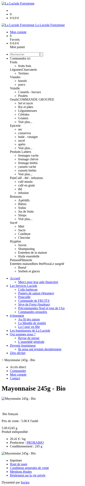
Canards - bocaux (29, 92)
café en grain (26, 185)
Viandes (15, 77)
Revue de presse (28, 338)
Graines (23, 118)
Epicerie (15, 125)
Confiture (24, 234)
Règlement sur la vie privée (27, 475)
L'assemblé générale (31, 341)
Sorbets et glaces (29, 271)
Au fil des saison (29, 319)
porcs (21, 84)
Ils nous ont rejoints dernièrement (39, 349)
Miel (21, 226)
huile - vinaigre (28, 137)
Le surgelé (57, 264)
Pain (13, 178)
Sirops (22, 215)
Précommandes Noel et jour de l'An (41, 308)
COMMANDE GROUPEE (36, 99)
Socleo (25, 482)
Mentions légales (21, 471)
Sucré (13, 222)
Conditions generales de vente (29, 468)
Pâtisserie (26, 260)
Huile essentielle (28, 256)
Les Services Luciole (23, 285)
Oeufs (14, 99)
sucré (21, 140)
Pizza (47, 264)
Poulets (23, 95)
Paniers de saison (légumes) (36, 293)
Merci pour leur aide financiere (38, 282)
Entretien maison (21, 264)
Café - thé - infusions (29, 178)
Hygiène (15, 241)
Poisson (15, 260)
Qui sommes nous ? (22, 334)
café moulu (25, 181)
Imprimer (16, 460)
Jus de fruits (26, 211)
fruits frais (24, 66)
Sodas (22, 208)
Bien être (38, 264)
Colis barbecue (28, 289)
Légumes (16, 69)
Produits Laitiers (20, 151)
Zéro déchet (17, 353)
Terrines (23, 73)
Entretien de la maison (32, 252)
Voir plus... (25, 122)
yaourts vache (27, 166)
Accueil (15, 278)
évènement (17, 315)
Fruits (13, 62)
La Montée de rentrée (32, 323)
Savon (22, 245)
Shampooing (26, 249)
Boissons (16, 196)
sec (20, 129)
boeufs (22, 81)
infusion (23, 193)
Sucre (22, 230)
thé (20, 189)
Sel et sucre (25, 103)
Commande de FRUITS (34, 300)
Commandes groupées (32, 312)
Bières (22, 204)
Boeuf (22, 267)
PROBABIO (35, 442)
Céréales (23, 114)
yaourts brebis (27, 170)
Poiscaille (24, 297)
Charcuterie (29, 69)
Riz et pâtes (25, 107)
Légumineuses (27, 110)
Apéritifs (24, 200)
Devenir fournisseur (23, 345)
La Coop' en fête (29, 327)
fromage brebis (28, 163)
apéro (21, 144)
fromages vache (28, 155)
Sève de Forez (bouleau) (34, 304)
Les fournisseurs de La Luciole (30, 330)
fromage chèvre (28, 159)
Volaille (15, 88)
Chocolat (24, 237)
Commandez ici (20, 58)
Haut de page (18, 464)
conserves (24, 133)
